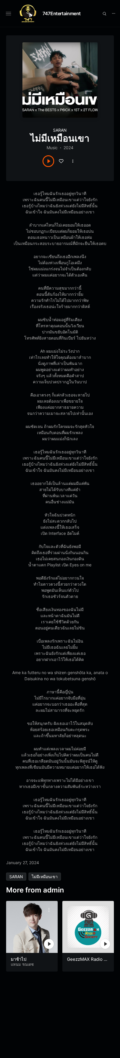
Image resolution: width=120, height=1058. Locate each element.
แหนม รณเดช (22, 964)
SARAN (60, 130)
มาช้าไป (19, 959)
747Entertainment (62, 13)
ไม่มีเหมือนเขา (45, 876)
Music (52, 147)
